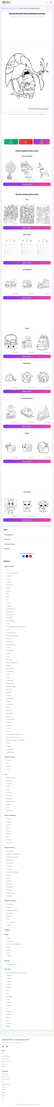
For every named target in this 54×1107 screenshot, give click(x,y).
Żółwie (8, 1026)
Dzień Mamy (10, 863)
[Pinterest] (6, 1046)
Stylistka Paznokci (11, 964)
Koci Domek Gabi (11, 633)
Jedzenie (9, 825)
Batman (9, 591)
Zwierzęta (7, 969)
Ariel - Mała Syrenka (12, 573)
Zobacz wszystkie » (27, 184)
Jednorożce (10, 941)
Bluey (8, 597)
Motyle (8, 1002)
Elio (8, 600)
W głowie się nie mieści (13, 737)
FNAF (8, 787)
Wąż (8, 1020)
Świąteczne (10, 896)
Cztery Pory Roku (10, 757)
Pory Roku (4, 1087)
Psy (8, 1008)
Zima (8, 769)
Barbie (8, 588)
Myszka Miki (10, 671)
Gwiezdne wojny (11, 609)
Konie (8, 990)
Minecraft (9, 793)
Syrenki (9, 956)
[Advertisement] (27, 31)
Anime (8, 570)
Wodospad (10, 843)
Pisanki (9, 875)
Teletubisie (10, 722)
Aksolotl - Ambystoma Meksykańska (16, 972)
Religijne (7, 930)
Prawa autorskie (5, 1058)
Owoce (8, 834)
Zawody (7, 961)
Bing (8, 594)
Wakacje (9, 884)
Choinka (9, 819)
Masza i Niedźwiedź (12, 662)
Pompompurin (10, 683)
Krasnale (9, 639)
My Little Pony (10, 668)
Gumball (9, 606)
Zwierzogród (10, 749)
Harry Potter (10, 612)
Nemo (8, 674)
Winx (8, 743)
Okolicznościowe (10, 847)
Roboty (8, 950)
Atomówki (9, 576)
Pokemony (9, 798)
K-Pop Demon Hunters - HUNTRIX (16, 627)
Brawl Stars (10, 784)
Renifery (9, 1014)
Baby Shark (10, 585)
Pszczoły (9, 1011)
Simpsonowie (10, 704)
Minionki (9, 665)
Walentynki (10, 887)
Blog (3, 1053)
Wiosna (9, 766)
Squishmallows (11, 719)
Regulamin (4, 1064)
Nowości (7, 549)
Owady (9, 1005)
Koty (8, 993)
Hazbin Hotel (10, 615)
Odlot (8, 677)
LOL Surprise (10, 650)
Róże (8, 837)
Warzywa (9, 840)
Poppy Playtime (11, 801)
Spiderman (10, 710)
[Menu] (51, 2)
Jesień (8, 760)
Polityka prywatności (6, 1061)
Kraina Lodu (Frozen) (12, 636)
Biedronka (9, 975)
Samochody (10, 913)
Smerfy (9, 707)
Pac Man (9, 795)
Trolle (8, 728)
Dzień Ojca (9, 866)
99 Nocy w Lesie (11, 778)
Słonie (8, 1017)
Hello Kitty (9, 618)
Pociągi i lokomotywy (12, 910)
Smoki (8, 953)
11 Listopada (10, 851)
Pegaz (8, 947)
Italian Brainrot (11, 621)
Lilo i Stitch (10, 659)
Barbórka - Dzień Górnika (13, 854)
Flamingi (9, 984)
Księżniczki (10, 642)
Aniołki (8, 938)
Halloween (10, 869)
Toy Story (9, 725)
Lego (8, 656)
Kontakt (3, 1066)
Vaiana (8, 731)
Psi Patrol (9, 689)
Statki (8, 919)
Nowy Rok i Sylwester (12, 872)
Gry (6, 774)
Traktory (9, 925)
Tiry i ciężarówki (11, 922)
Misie (8, 999)
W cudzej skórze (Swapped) (14, 734)
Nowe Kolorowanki (6, 1056)
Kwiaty (8, 831)
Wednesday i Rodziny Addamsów (16, 740)
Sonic (8, 807)
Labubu (9, 653)
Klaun (8, 630)
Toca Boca (9, 810)
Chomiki (9, 978)
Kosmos (9, 828)
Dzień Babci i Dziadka (12, 857)
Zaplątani (9, 746)
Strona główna (5, 8)
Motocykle (9, 907)
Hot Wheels (10, 904)
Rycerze (9, 695)
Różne (3, 1097)
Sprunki (9, 716)
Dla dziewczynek (10, 544)
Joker (8, 624)
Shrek (8, 701)
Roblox (9, 804)
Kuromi (9, 647)
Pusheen (9, 692)
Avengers (9, 582)
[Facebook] (3, 1046)
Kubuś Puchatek (11, 644)
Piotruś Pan (10, 680)
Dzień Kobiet (10, 860)
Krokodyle (9, 996)
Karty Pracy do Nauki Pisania (14, 944)
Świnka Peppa (10, 752)
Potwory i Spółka (11, 686)
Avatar (8, 579)
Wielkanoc (10, 890)
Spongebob (10, 713)
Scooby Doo (10, 698)
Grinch (8, 603)
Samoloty (9, 916)
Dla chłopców (9, 535)
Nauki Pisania (27, 234)
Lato (8, 763)
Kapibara (9, 987)
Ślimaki (9, 1023)
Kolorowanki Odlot (14, 8)
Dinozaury (9, 981)
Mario (8, 790)
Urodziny (9, 881)
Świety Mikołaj (10, 893)
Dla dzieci (7, 539)
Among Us (9, 781)
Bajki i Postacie (9, 566)
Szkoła (8, 878)
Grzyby (8, 822)
